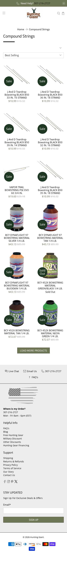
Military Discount (12, 438)
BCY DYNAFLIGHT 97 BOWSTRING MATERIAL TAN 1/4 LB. (50, 237)
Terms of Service (12, 468)
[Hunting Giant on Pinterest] (12, 482)
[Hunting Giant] (33, 13)
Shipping (8, 458)
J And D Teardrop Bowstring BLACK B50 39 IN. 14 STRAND (17, 142)
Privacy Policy (10, 464)
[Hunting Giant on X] (15, 482)
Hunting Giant (37, 537)
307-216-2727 (42, 3)
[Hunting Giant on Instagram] (8, 482)
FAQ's (6, 428)
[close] (63, 3)
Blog (5, 431)
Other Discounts (12, 441)
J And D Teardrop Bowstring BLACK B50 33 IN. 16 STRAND (17, 94)
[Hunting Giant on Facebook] (4, 482)
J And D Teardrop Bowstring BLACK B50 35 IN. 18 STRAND (50, 189)
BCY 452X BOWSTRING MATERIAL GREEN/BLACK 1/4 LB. (50, 285)
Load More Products (33, 350)
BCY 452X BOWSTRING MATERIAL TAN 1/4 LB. (17, 332)
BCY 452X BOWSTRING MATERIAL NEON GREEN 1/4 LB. (50, 333)
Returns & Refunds (13, 461)
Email (7, 504)
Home (20, 29)
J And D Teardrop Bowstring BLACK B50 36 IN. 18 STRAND (50, 94)
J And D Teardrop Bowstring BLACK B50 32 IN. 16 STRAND (50, 142)
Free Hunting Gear (13, 435)
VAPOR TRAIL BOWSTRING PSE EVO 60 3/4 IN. (17, 189)
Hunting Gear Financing (16, 445)
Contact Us (9, 475)
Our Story (8, 471)
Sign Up (33, 520)
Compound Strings (39, 29)
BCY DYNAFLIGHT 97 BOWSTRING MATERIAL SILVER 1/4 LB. (17, 237)
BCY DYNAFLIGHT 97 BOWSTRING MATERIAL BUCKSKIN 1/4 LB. (17, 285)
